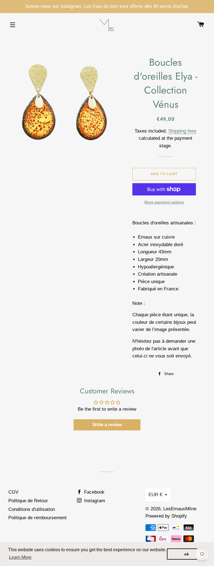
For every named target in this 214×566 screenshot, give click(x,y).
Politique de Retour (28, 500)
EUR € (155, 494)
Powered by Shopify (166, 516)
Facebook (93, 492)
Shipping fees (182, 131)
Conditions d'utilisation (31, 509)
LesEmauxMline (179, 508)
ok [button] (186, 554)
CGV (13, 492)
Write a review (107, 424)
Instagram (94, 500)
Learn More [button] (20, 557)
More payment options (164, 202)
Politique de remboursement (37, 517)
